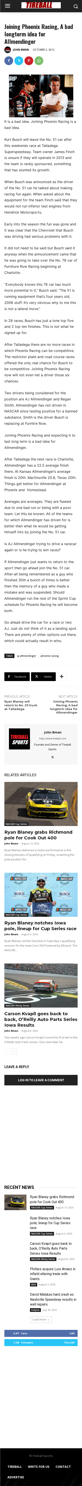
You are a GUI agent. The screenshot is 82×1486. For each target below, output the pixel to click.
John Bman (21, 50)
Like (72, 1333)
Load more (39, 1319)
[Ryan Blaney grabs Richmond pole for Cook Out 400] (41, 804)
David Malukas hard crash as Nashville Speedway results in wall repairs (53, 1299)
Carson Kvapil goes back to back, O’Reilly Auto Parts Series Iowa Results (40, 1019)
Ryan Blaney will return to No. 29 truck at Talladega (20, 705)
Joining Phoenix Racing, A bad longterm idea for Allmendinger (64, 707)
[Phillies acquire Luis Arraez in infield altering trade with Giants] (15, 1274)
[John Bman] (8, 49)
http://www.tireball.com (52, 738)
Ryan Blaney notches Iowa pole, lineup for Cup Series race (50, 1223)
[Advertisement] (41, 1133)
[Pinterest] (28, 60)
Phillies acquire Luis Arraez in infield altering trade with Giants (52, 1274)
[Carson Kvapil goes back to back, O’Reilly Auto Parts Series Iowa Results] (41, 985)
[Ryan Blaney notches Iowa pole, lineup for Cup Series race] (41, 895)
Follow (69, 1342)
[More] (61, 676)
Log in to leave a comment (41, 1080)
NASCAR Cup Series (16, 824)
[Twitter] (18, 60)
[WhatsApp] (39, 60)
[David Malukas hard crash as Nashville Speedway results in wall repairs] (15, 1300)
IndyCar (35, 1309)
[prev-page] (7, 1051)
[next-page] (14, 1051)
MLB (33, 1284)
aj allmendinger (26, 655)
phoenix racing (50, 655)
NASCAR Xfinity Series (18, 1005)
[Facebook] (8, 60)
